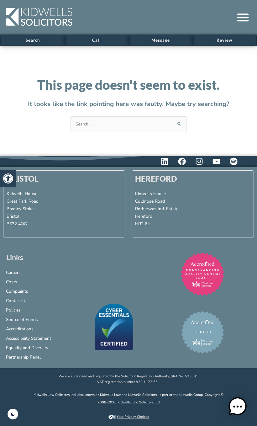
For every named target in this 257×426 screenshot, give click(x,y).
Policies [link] (13, 310)
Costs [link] (11, 282)
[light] (13, 414)
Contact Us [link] (17, 301)
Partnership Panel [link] (23, 357)
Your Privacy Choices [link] (133, 416)
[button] (242, 17)
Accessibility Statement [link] (28, 338)
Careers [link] (13, 272)
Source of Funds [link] (22, 319)
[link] (8, 178)
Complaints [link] (17, 291)
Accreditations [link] (20, 329)
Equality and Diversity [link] (27, 348)
